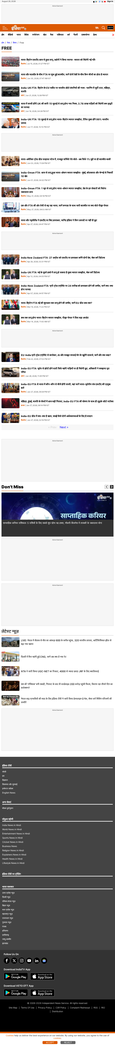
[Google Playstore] (16, 976)
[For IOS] (42, 992)
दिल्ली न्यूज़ (6, 897)
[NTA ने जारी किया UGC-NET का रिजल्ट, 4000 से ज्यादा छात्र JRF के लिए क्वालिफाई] (10, 671)
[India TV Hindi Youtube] (105, 1)
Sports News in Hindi (12, 837)
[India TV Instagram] (22, 961)
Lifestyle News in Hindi (13, 863)
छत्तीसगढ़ (5, 935)
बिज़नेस (23, 64)
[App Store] (42, 976)
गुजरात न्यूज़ (6, 922)
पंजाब (4, 926)
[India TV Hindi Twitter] (102, 1)
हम (3, 776)
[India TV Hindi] (18, 28)
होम (2, 34)
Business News (9, 846)
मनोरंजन (35, 34)
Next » (64, 427)
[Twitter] (14, 961)
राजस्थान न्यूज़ (7, 918)
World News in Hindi (12, 829)
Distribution (57, 1011)
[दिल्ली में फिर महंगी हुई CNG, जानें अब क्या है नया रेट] (10, 657)
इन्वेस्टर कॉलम (7, 788)
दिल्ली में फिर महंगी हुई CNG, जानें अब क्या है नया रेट (43, 656)
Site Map (13, 1007)
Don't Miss (12, 486)
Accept (50, 1042)
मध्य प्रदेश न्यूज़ (8, 909)
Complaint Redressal (80, 1007)
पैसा (51, 34)
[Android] (96, 1)
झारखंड (5, 943)
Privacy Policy (45, 1007)
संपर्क (4, 771)
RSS (96, 1007)
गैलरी (76, 34)
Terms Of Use (27, 1007)
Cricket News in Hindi (12, 842)
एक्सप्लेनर (85, 34)
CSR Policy (61, 1007)
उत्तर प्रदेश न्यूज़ (8, 892)
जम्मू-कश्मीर (6, 939)
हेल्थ (95, 34)
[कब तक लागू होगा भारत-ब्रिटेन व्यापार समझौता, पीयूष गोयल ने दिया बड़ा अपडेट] (10, 319)
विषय (15, 42)
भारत (19, 34)
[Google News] (44, 961)
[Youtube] (29, 961)
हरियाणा (5, 930)
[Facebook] (7, 961)
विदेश (26, 34)
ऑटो (22, 95)
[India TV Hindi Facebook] (100, 1)
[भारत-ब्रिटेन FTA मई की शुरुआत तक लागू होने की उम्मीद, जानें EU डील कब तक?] (10, 305)
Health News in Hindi (12, 859)
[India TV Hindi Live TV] (110, 28)
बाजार (23, 405)
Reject (68, 1042)
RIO (103, 1007)
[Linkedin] (37, 961)
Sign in (110, 1)
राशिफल (60, 34)
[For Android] (16, 992)
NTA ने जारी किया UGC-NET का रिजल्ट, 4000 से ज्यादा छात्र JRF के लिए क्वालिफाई (60, 671)
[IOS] (94, 1)
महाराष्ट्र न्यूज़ (7, 914)
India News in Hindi (11, 825)
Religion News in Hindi (13, 850)
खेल (44, 34)
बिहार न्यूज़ (6, 905)
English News (8, 792)
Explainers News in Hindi (14, 854)
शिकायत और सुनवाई (9, 784)
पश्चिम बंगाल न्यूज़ (8, 901)
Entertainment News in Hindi (16, 833)
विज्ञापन (5, 780)
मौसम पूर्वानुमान (7, 808)
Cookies (10, 1035)
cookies (57, 1038)
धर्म (68, 34)
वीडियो (10, 34)
